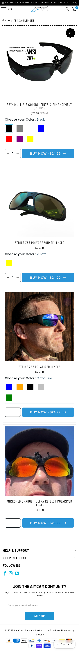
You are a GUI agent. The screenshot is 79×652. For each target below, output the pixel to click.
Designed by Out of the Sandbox (42, 630)
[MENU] (1, 9)
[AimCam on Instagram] (10, 573)
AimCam (18, 630)
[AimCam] (39, 9)
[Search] (67, 9)
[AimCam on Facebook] (5, 573)
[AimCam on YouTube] (17, 573)
